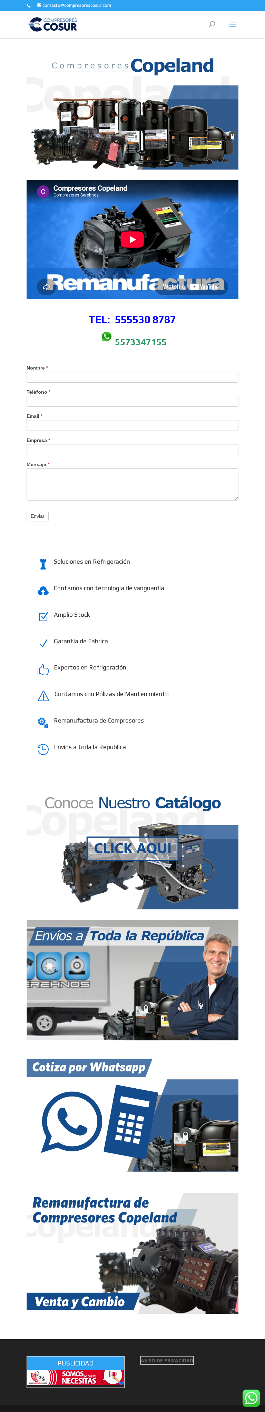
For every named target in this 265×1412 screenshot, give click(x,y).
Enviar (38, 516)
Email (34, 416)
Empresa (38, 440)
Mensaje (38, 464)
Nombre (37, 368)
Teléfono (38, 392)
